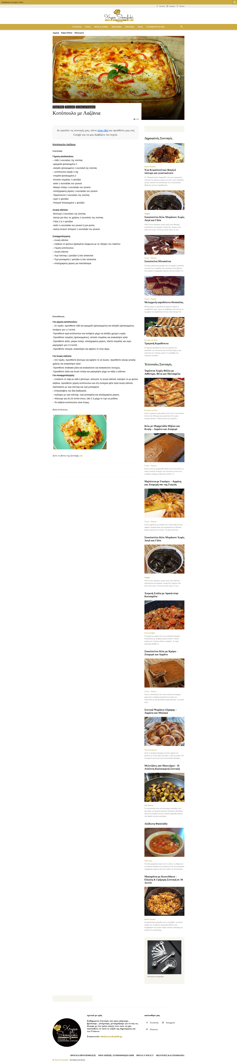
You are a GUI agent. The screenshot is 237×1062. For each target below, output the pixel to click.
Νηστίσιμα (148, 861)
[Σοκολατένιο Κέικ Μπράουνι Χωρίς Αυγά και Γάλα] (164, 200)
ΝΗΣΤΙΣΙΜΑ (117, 27)
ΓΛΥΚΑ (88, 27)
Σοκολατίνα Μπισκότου (157, 261)
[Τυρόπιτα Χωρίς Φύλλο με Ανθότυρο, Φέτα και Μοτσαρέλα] (164, 392)
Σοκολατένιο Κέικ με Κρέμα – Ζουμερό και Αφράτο (161, 653)
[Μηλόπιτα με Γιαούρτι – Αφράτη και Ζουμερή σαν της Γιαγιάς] (164, 503)
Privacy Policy (145, 1055)
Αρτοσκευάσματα (150, 750)
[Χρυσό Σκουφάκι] (118, 16)
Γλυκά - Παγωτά (150, 258)
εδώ (81, 455)
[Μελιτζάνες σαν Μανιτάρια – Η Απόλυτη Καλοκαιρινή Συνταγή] (164, 787)
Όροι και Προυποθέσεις (83, 1055)
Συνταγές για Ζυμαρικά (85, 107)
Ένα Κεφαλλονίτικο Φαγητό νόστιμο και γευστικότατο (160, 171)
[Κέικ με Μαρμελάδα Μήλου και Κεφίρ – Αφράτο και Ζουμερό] (164, 447)
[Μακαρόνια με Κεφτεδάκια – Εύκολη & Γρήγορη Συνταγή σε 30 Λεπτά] (164, 901)
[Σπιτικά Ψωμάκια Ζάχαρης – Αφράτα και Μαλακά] (164, 731)
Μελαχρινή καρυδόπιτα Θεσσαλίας (163, 302)
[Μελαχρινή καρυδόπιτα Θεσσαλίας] (164, 286)
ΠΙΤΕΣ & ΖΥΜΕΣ (101, 27)
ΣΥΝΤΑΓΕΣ (77, 27)
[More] (100, 472)
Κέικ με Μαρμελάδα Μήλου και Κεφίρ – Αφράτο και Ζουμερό (162, 428)
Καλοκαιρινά (148, 805)
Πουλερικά (70, 107)
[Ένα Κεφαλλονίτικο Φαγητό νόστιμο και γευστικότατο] (164, 153)
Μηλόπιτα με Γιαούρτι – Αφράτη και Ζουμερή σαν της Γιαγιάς (162, 483)
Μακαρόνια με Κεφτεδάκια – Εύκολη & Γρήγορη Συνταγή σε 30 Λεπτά (163, 879)
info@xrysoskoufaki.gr (111, 1036)
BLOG (140, 27)
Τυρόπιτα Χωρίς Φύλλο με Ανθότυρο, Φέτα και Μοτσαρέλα (162, 372)
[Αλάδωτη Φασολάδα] (164, 842)
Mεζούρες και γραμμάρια (170, 1055)
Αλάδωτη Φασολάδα (155, 823)
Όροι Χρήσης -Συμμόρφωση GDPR (116, 1055)
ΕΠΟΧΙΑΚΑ (130, 27)
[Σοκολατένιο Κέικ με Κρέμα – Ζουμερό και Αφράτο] (164, 673)
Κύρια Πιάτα (66, 33)
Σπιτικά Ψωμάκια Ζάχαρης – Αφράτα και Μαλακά (160, 711)
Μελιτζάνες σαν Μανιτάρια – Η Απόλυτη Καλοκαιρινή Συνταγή (162, 767)
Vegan (147, 213)
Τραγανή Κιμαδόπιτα (156, 343)
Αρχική (56, 33)
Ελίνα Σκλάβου (149, 633)
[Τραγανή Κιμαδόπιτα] (164, 327)
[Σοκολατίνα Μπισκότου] (164, 245)
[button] (181, 27)
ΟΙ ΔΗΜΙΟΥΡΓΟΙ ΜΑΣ (155, 27)
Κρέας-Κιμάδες (150, 166)
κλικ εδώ (103, 130)
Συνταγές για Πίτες (151, 340)
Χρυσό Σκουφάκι (61, 1060)
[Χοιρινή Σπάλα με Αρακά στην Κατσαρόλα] (164, 614)
